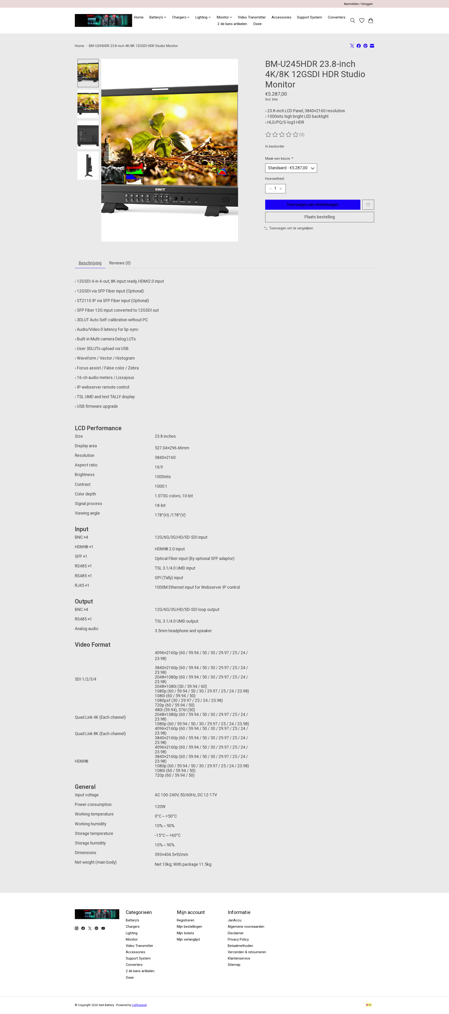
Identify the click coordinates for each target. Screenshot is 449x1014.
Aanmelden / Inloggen (358, 4)
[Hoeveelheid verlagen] (270, 188)
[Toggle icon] (352, 20)
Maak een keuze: (279, 158)
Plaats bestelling (319, 217)
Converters (336, 17)
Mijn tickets (185, 933)
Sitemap (234, 965)
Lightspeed (139, 1005)
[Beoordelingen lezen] (282, 135)
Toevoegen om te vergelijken (291, 228)
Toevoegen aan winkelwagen (313, 204)
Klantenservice (239, 958)
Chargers (133, 926)
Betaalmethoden (240, 946)
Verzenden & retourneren (247, 952)
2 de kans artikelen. (232, 24)
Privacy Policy (238, 939)
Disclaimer (236, 933)
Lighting (132, 933)
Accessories (281, 17)
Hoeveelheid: (275, 179)
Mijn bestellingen (189, 926)
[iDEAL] (369, 1005)
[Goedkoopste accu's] (103, 20)
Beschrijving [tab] (90, 263)
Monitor (132, 939)
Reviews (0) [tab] (120, 263)
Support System (309, 17)
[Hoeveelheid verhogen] (280, 188)
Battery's (132, 920)
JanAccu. (235, 920)
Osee (257, 24)
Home (139, 17)
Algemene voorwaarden (246, 926)
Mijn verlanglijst (188, 939)
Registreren (185, 920)
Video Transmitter (252, 17)
